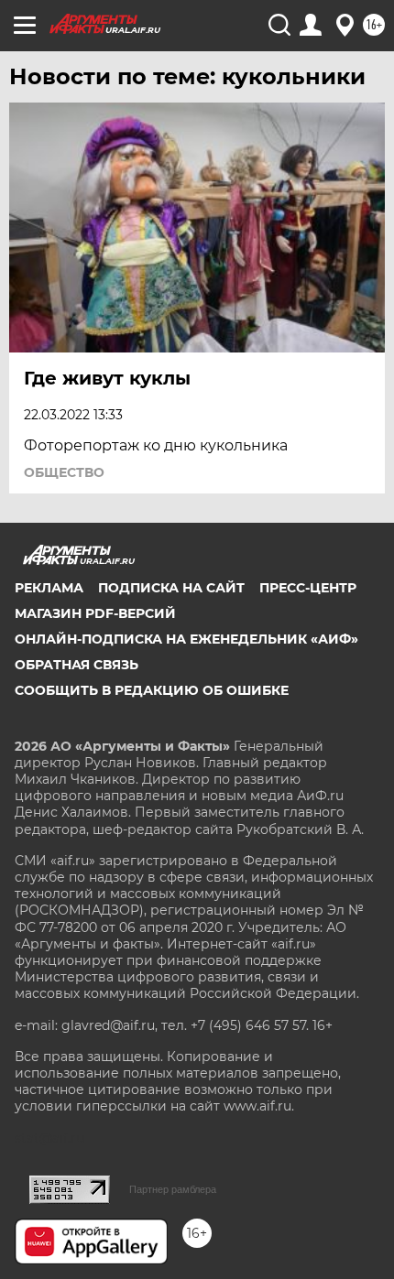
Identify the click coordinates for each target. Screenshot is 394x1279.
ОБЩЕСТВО (64, 472)
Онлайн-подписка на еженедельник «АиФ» (186, 639)
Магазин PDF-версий (95, 613)
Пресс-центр (307, 588)
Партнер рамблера (172, 1189)
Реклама (49, 588)
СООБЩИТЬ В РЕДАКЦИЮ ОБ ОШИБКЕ (152, 690)
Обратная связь (76, 664)
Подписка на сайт (171, 588)
